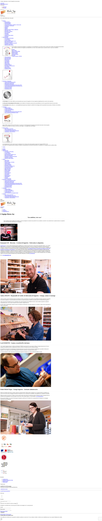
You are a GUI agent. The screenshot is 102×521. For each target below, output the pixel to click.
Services (4, 193)
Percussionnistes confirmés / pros (10, 154)
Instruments (7, 33)
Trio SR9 (13, 55)
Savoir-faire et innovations (9, 38)
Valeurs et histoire (8, 107)
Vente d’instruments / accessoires (10, 129)
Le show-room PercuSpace (9, 109)
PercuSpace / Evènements (7, 179)
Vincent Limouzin (15, 54)
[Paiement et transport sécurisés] (6, 448)
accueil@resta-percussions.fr (5, 491)
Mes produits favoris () (4, 4)
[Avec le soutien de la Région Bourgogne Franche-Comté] (4, 467)
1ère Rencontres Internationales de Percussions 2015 (13, 85)
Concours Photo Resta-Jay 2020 (10, 82)
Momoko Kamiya (8, 67)
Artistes (4, 159)
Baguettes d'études (8, 22)
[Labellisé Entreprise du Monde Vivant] (3, 460)
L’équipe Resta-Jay (8, 110)
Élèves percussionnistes (9, 155)
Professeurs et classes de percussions (11, 42)
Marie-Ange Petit (7, 168)
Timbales (6, 28)
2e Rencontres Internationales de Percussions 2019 (13, 84)
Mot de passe (2, 509)
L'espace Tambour (8, 40)
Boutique (4, 149)
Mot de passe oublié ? (4, 511)
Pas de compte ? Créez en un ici (5, 514)
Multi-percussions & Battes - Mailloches (11, 29)
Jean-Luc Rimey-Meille (16, 51)
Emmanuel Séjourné (8, 64)
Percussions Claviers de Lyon (10, 65)
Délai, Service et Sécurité (9, 128)
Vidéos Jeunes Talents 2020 (9, 181)
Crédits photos (5, 482)
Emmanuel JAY (3, 245)
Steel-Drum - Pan (8, 30)
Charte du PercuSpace (8, 86)
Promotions (6, 36)
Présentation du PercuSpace (9, 182)
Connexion (2, 512)
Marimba (6, 27)
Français (4, 6)
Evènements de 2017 (8, 87)
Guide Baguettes (5, 150)
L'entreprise (4, 188)
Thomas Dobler (7, 63)
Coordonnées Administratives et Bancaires (12, 130)
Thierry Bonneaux (8, 57)
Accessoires (7, 34)
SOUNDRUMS (32, 253)
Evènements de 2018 (8, 88)
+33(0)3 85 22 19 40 (3, 489)
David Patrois (7, 171)
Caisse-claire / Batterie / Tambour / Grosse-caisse (13, 24)
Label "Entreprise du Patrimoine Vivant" (11, 112)
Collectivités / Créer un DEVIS (10, 131)
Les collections (7, 39)
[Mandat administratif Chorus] (7, 453)
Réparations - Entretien (8, 31)
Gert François (7, 174)
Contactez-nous (5, 479)
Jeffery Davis (7, 62)
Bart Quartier (14, 50)
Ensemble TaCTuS (8, 68)
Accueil (4, 148)
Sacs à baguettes (7, 32)
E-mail (1, 507)
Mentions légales (5, 481)
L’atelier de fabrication (8, 108)
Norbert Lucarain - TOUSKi (17, 56)
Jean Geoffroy (7, 66)
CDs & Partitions (7, 23)
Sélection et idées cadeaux (9, 44)
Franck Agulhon (15, 53)
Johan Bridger (7, 61)
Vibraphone (7, 26)
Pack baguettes (7, 21)
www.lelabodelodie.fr (39, 396)
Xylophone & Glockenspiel (9, 25)
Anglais (4, 7)
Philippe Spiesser (15, 52)
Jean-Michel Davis (8, 58)
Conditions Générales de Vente (8, 480)
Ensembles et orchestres (9, 43)
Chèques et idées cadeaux (9, 35)
